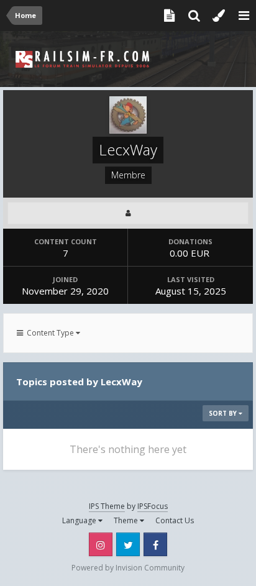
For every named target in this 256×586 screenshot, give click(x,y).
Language (80, 520)
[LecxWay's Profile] (128, 213)
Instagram (100, 544)
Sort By (224, 413)
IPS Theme (107, 506)
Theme (127, 520)
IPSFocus (152, 506)
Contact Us (174, 520)
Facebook (155, 544)
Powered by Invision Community (128, 567)
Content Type (49, 332)
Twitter (128, 544)
